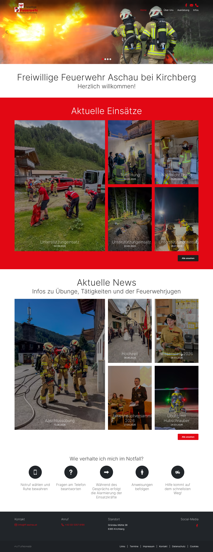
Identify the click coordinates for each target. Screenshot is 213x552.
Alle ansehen (188, 258)
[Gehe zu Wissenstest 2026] (176, 331)
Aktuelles (155, 10)
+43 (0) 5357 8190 (75, 524)
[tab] (103, 59)
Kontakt (163, 546)
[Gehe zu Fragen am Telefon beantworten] (71, 483)
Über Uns (168, 10)
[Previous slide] (6, 32)
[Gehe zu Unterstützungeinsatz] (60, 185)
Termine (134, 546)
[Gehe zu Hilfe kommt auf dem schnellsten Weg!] (177, 483)
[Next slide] (206, 32)
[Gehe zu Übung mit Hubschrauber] (176, 398)
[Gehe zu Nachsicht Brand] (176, 152)
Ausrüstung (183, 10)
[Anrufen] (196, 5)
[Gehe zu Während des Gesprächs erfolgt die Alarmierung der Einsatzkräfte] (106, 483)
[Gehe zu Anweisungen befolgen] (142, 483)
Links (122, 546)
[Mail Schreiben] (191, 5)
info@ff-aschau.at (27, 524)
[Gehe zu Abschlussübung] (60, 364)
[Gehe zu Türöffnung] (130, 152)
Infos (195, 10)
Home (143, 10)
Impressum (148, 546)
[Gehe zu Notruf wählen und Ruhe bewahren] (35, 483)
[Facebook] (186, 5)
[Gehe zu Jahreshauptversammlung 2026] (130, 398)
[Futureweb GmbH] (23, 546)
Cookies (194, 546)
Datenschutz (178, 546)
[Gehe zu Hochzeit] (130, 331)
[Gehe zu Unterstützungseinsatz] (176, 219)
